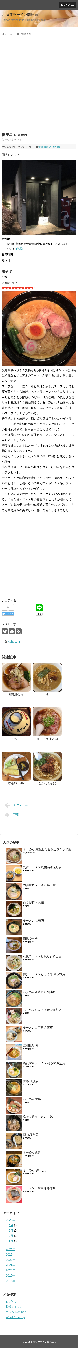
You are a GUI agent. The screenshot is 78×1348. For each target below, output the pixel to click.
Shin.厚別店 (30, 1134)
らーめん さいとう (35, 1170)
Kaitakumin (15, 641)
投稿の (13, 1306)
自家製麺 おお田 (33, 902)
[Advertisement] (39, 88)
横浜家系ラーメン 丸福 (38, 1116)
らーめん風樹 (31, 1152)
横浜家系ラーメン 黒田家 (39, 885)
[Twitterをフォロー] (5, 631)
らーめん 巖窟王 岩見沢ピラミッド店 (47, 849)
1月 (11, 1241)
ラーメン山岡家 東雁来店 (39, 1188)
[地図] (19, 248)
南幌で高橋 (30, 938)
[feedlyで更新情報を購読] (12, 631)
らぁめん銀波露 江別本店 (39, 992)
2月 (11, 1235)
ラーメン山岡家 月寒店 (38, 1027)
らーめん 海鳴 (32, 1099)
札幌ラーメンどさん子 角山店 (42, 956)
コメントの (16, 1312)
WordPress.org (15, 1317)
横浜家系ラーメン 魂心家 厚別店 (44, 1063)
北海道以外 (44, 146)
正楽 (16, 814)
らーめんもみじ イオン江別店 (42, 1009)
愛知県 (56, 146)
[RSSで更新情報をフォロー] (19, 631)
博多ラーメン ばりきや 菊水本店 (44, 974)
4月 (11, 1225)
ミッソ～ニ (20, 804)
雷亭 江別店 (30, 1081)
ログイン (11, 1301)
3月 (11, 1230)
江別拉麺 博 (30, 1045)
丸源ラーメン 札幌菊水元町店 (42, 867)
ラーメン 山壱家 (33, 920)
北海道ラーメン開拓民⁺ (20, 15)
